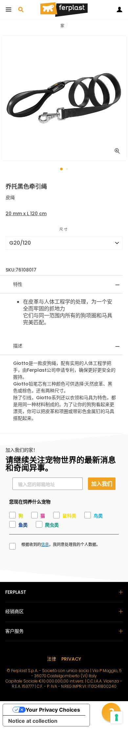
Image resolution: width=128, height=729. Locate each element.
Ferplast (15, 592)
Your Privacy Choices (53, 709)
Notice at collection (32, 721)
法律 (51, 659)
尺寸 (64, 229)
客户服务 (14, 631)
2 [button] (67, 169)
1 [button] (61, 169)
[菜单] (8, 9)
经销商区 (14, 611)
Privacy (71, 659)
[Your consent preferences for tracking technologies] (116, 717)
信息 (45, 544)
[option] (64, 98)
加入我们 (101, 483)
